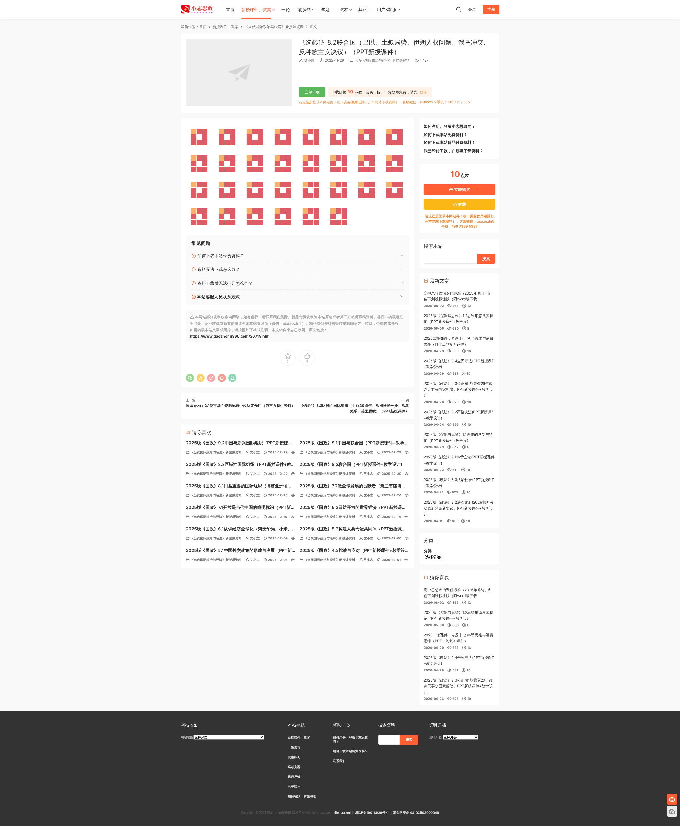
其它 (362, 9)
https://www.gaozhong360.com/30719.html (230, 336)
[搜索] (458, 9)
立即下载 (312, 92)
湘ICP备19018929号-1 (372, 813)
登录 (423, 92)
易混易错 (294, 777)
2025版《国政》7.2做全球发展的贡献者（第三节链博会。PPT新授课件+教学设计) (350, 486)
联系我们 (339, 761)
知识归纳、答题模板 (302, 796)
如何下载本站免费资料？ (446, 134)
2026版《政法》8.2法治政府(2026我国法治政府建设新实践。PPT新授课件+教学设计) (458, 508)
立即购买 (461, 189)
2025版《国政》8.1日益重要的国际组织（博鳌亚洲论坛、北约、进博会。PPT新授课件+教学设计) (237, 486)
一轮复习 (294, 747)
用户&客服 (387, 9)
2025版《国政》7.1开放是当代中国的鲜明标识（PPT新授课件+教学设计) (240, 508)
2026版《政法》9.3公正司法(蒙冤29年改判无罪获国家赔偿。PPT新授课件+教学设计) (458, 389)
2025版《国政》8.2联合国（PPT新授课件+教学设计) (351, 464)
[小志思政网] (198, 9)
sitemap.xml (342, 812)
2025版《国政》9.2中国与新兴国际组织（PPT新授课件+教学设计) (239, 443)
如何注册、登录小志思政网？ (449, 126)
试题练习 (294, 757)
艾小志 (309, 60)
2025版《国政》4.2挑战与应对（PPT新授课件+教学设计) (352, 551)
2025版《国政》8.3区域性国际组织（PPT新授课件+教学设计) (240, 465)
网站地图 (187, 737)
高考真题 (294, 767)
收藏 (461, 204)
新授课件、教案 (256, 9)
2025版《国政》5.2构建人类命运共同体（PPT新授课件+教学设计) (353, 529)
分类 (428, 550)
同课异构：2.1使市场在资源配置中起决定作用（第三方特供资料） (240, 405)
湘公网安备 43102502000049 (416, 813)
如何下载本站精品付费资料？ (449, 142)
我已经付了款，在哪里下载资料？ (453, 150)
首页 (230, 9)
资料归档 (435, 737)
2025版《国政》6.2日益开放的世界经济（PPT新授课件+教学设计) (353, 508)
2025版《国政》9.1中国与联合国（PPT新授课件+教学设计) (354, 443)
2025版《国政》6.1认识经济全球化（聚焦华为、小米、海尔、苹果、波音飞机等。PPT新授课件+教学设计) (239, 529)
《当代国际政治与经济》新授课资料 (382, 60)
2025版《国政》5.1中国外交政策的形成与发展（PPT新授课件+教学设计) (239, 551)
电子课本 (294, 787)
